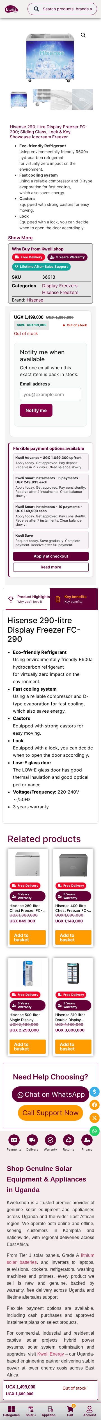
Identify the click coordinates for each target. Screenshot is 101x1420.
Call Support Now (50, 1113)
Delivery (32, 1149)
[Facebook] (94, 1105)
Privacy (87, 1149)
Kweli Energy (50, 1354)
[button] (83, 35)
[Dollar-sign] (94, 1092)
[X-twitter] (94, 1118)
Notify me (36, 410)
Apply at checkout (51, 556)
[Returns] (68, 1140)
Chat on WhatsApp (55, 1094)
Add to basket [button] (21, 937)
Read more (51, 567)
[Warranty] (50, 1140)
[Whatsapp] (94, 1131)
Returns (68, 1149)
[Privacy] (87, 1140)
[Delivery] (32, 1140)
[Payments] (14, 1140)
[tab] (26, 599)
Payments (14, 1149)
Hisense (35, 300)
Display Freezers (59, 285)
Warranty (50, 1149)
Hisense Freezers (60, 292)
